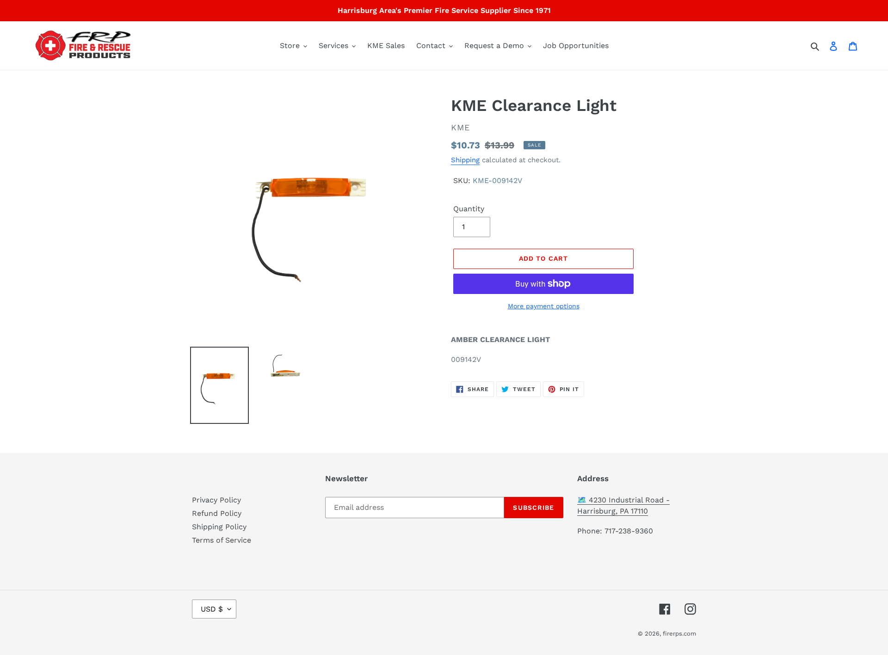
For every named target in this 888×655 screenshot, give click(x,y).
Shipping (465, 160)
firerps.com (679, 633)
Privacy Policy (216, 500)
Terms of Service (221, 540)
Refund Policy (216, 513)
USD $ (212, 609)
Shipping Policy (219, 526)
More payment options (544, 306)
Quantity (468, 208)
